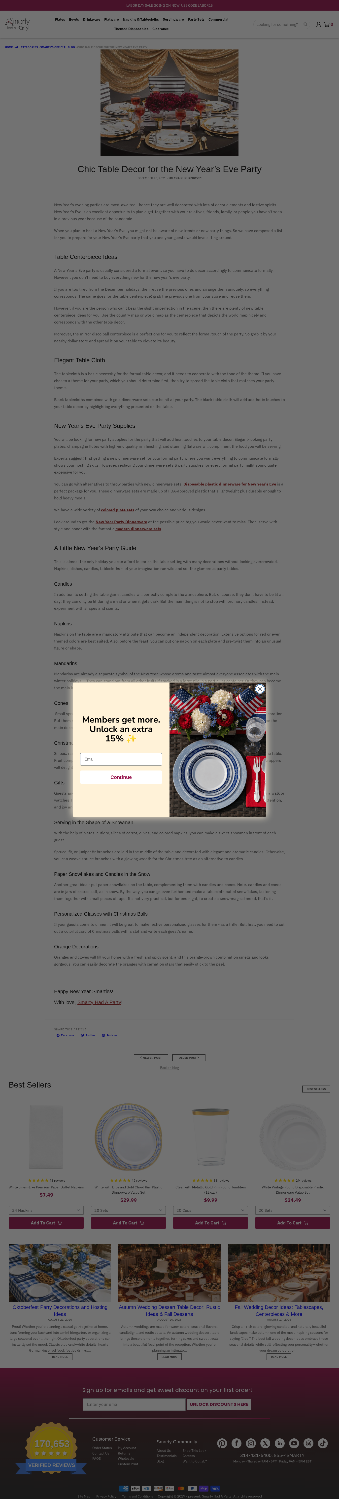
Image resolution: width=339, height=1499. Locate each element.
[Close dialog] (260, 689)
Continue (121, 777)
